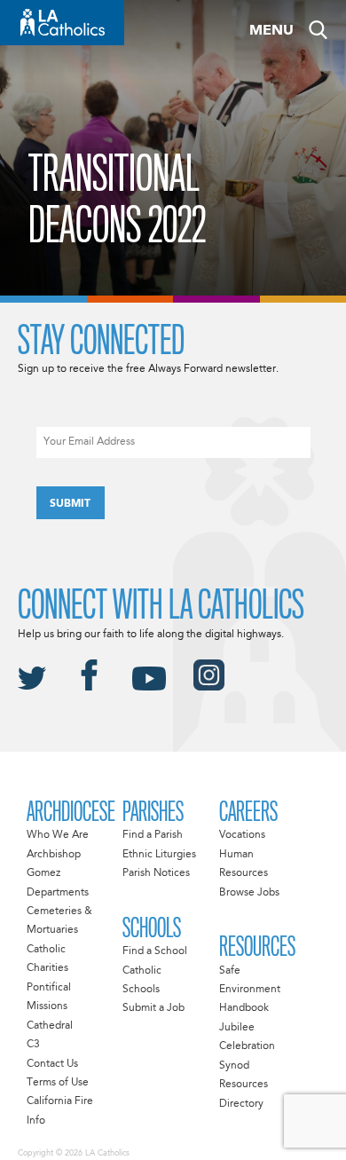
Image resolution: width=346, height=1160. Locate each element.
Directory (241, 1104)
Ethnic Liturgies (159, 854)
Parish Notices (156, 873)
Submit (70, 504)
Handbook (244, 1008)
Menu (271, 31)
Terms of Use (58, 1082)
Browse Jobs (249, 893)
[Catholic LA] (62, 22)
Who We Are (58, 835)
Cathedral (50, 1026)
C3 (33, 1044)
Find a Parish (152, 835)
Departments (58, 893)
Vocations (242, 835)
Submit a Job (153, 1008)
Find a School (154, 951)
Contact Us (52, 1064)
